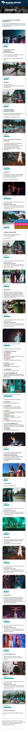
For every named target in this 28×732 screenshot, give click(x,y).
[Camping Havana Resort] (11, 2)
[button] (21, 221)
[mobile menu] (26, 2)
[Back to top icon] (25, 729)
